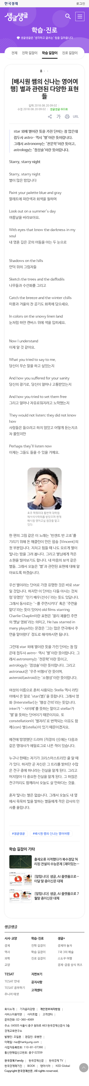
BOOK (31, 1066)
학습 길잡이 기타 (22, 849)
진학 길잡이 (29, 53)
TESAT (9, 974)
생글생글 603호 (59, 109)
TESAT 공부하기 (15, 988)
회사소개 (10, 1009)
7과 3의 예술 (66, 952)
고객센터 (48, 1014)
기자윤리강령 (27, 1009)
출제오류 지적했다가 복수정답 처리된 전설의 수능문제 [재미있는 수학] (56, 864)
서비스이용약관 (13, 1014)
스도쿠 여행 (65, 958)
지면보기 (36, 974)
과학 (7, 958)
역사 (7, 952)
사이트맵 (32, 1014)
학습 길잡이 (50, 53)
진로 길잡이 (70, 53)
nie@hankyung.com (26, 1042)
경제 (7, 945)
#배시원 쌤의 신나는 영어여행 (51, 834)
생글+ (61, 938)
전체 (14, 53)
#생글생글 (18, 834)
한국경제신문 (36, 1060)
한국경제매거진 (13, 1066)
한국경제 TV (56, 1060)
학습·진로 (44, 30)
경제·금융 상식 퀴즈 (70, 965)
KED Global (63, 1066)
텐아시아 (45, 1066)
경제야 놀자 (65, 945)
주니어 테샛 (12, 994)
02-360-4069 (25, 1019)
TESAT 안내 (12, 981)
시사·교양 (11, 938)
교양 (7, 965)
